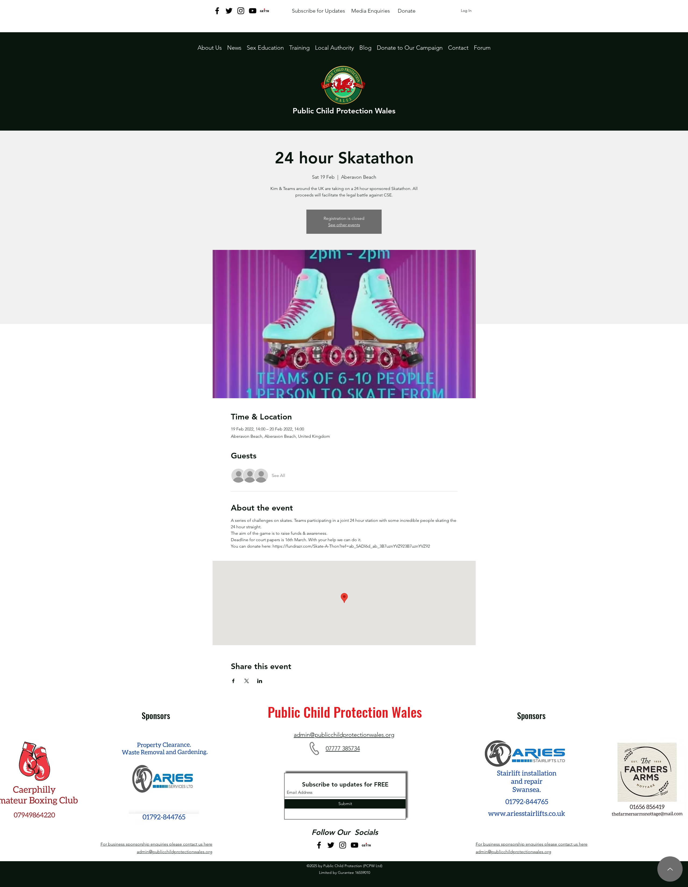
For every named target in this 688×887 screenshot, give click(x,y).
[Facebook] (217, 10)
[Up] (670, 869)
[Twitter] (229, 10)
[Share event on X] (246, 681)
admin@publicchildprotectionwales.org (174, 851)
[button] (334, 47)
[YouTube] (252, 10)
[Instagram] (240, 10)
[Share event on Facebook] (233, 681)
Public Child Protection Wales (344, 110)
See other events (344, 224)
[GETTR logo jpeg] (264, 10)
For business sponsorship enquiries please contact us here (156, 844)
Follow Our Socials (344, 832)
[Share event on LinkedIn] (259, 681)
